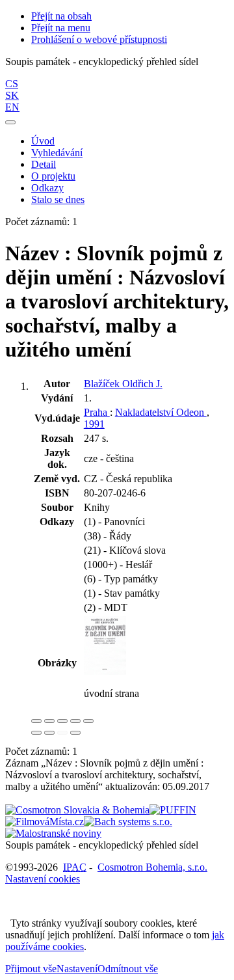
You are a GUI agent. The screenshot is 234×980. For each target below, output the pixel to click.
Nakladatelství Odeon (161, 412)
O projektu (53, 176)
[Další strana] (75, 733)
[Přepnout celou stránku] (75, 721)
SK (12, 95)
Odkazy (47, 187)
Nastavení (77, 968)
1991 (94, 423)
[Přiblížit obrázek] (36, 721)
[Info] (88, 721)
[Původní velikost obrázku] (62, 721)
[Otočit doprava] (49, 733)
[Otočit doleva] (36, 733)
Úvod (43, 140)
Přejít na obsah (61, 15)
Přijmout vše (31, 968)
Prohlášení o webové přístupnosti (99, 39)
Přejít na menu (60, 27)
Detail (43, 164)
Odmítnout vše (128, 968)
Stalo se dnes (57, 199)
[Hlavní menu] (10, 122)
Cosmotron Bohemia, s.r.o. (152, 867)
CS (11, 83)
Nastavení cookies (42, 878)
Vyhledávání (57, 152)
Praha (97, 412)
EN (12, 107)
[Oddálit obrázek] (49, 721)
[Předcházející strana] (62, 733)
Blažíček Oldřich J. (123, 383)
